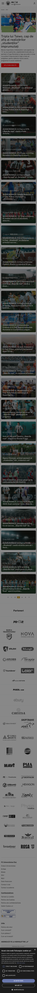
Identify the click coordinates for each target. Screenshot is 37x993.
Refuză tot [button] (18, 985)
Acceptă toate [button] (18, 981)
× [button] (35, 949)
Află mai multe (21, 963)
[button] (18, 989)
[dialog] (18, 970)
